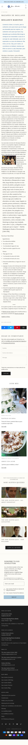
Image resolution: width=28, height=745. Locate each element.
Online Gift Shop (5, 663)
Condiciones (4, 698)
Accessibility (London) (7, 713)
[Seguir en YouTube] (17, 724)
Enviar (6, 373)
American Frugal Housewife (10, 458)
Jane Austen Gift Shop (7, 680)
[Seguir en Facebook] (2, 724)
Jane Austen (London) (7, 677)
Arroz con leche (8, 461)
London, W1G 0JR (6, 635)
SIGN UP (14, 597)
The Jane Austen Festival (8, 668)
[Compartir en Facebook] (4, 327)
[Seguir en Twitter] (6, 724)
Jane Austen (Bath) (6, 682)
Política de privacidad (7, 700)
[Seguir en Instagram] (9, 724)
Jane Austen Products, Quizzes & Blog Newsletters (15, 589)
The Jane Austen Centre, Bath (9, 652)
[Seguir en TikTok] (21, 724)
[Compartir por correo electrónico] (23, 327)
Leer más (3, 426)
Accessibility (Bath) (6, 711)
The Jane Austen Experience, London (11, 657)
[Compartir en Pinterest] (17, 327)
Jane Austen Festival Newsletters (15, 593)
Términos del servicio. (9, 343)
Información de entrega (7, 703)
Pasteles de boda (8, 418)
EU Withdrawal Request (7, 719)
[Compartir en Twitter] (11, 327)
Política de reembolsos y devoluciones (11, 706)
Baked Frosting (6, 415)
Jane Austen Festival (6, 685)
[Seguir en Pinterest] (13, 724)
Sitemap (3, 708)
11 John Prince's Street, (7, 633)
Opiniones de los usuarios (8, 695)
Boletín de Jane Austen (8, 311)
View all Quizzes (13, 547)
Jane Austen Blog (5, 688)
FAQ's (2, 716)
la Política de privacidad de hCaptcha (16, 341)
